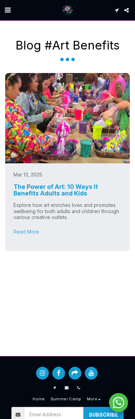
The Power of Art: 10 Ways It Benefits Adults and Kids (56, 190)
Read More (26, 232)
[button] (8, 10)
